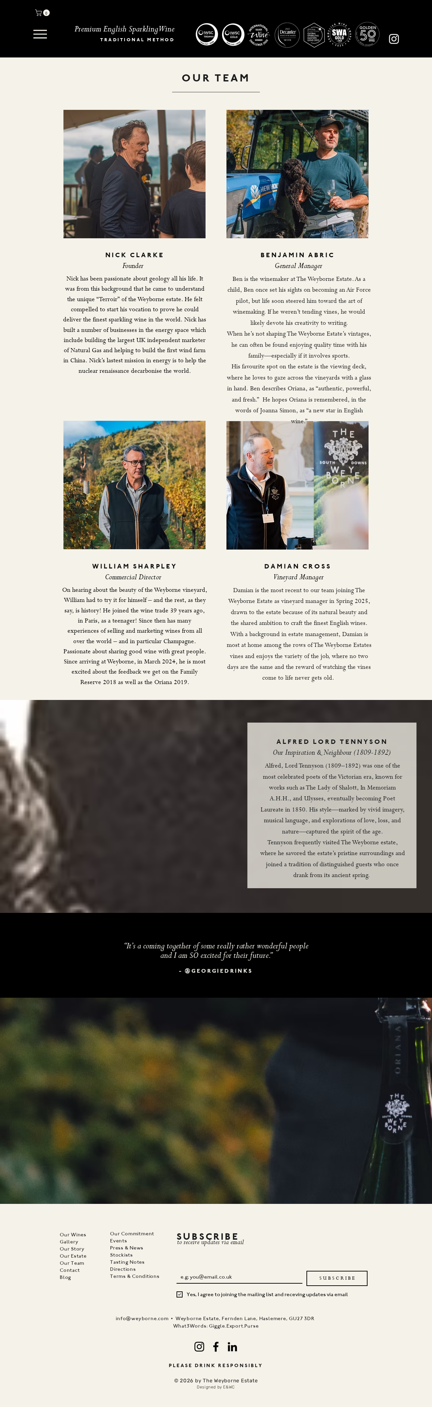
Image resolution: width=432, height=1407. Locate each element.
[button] (43, 12)
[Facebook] (215, 1346)
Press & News (126, 1248)
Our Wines (73, 1235)
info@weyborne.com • (146, 1318)
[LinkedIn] (232, 1346)
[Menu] (40, 34)
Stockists (121, 1255)
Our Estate (73, 1256)
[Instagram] (199, 1346)
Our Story (72, 1249)
